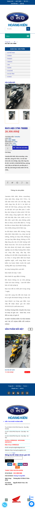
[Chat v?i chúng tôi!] (31, 504)
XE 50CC (9, 77)
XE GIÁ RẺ (10, 71)
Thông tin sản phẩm (17, 190)
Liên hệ (22, 3)
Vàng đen (20, 340)
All (14, 42)
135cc (21, 338)
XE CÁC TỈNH (10, 74)
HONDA (9, 55)
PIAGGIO (9, 58)
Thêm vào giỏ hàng (21, 148)
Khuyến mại (14, 3)
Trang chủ (10, 1)
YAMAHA (9, 61)
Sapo (13, 453)
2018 (15, 142)
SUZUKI (9, 68)
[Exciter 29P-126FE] (17, 351)
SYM (8, 65)
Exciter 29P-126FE (10, 369)
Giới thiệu (18, 1)
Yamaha (17, 136)
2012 (22, 336)
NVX (9, 138)
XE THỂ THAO (11, 52)
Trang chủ (7, 42)
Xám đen (14, 145)
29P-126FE (19, 335)
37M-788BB (11, 140)
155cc (14, 143)
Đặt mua (27, 372)
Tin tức (26, 1)
